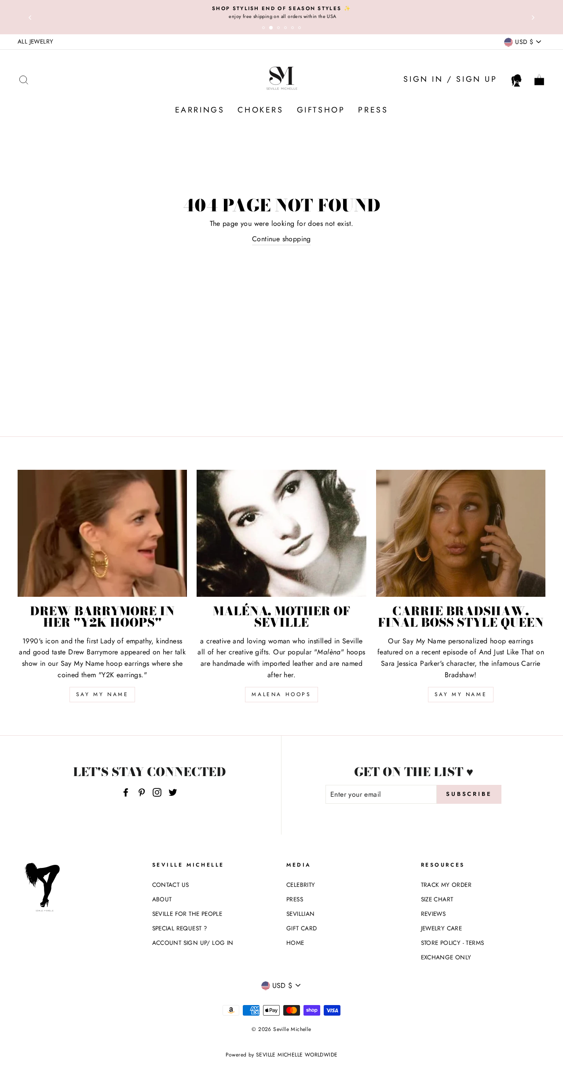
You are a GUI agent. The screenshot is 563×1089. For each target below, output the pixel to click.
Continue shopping (281, 239)
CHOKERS (260, 110)
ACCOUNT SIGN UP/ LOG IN (193, 942)
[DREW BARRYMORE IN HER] (102, 533)
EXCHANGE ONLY (446, 957)
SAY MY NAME (102, 694)
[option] (281, 12)
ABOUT (162, 899)
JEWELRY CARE (441, 928)
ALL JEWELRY (35, 41)
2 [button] (273, 29)
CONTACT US (170, 884)
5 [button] (294, 29)
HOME (295, 942)
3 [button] (280, 29)
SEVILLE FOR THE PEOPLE (187, 913)
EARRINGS (200, 110)
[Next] (533, 17)
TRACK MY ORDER (446, 884)
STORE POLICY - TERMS (452, 942)
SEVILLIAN (300, 913)
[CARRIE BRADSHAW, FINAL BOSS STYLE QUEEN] (460, 533)
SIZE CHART (437, 899)
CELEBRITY (300, 884)
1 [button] (265, 29)
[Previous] (30, 17)
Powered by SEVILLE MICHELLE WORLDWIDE (282, 1055)
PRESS (373, 110)
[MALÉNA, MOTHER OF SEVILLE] (281, 533)
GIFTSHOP (321, 110)
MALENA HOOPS (281, 694)
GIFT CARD (301, 928)
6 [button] (301, 29)
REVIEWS (433, 913)
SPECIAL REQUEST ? (180, 928)
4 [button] (287, 29)
